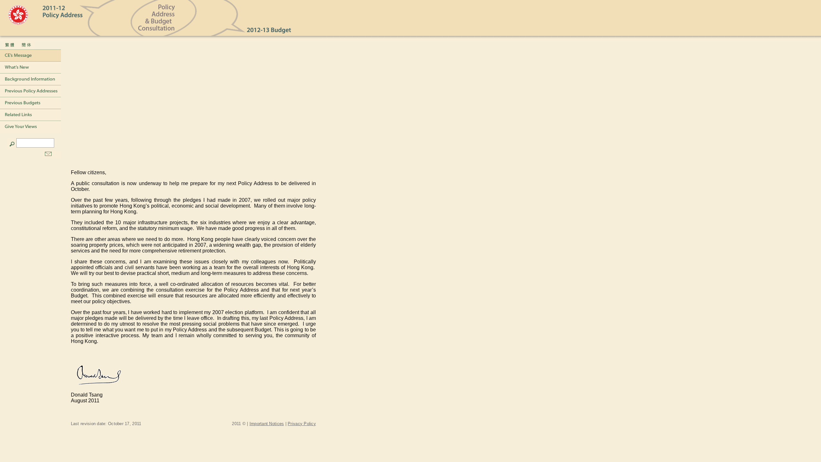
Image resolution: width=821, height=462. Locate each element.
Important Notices (267, 423)
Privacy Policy (302, 423)
